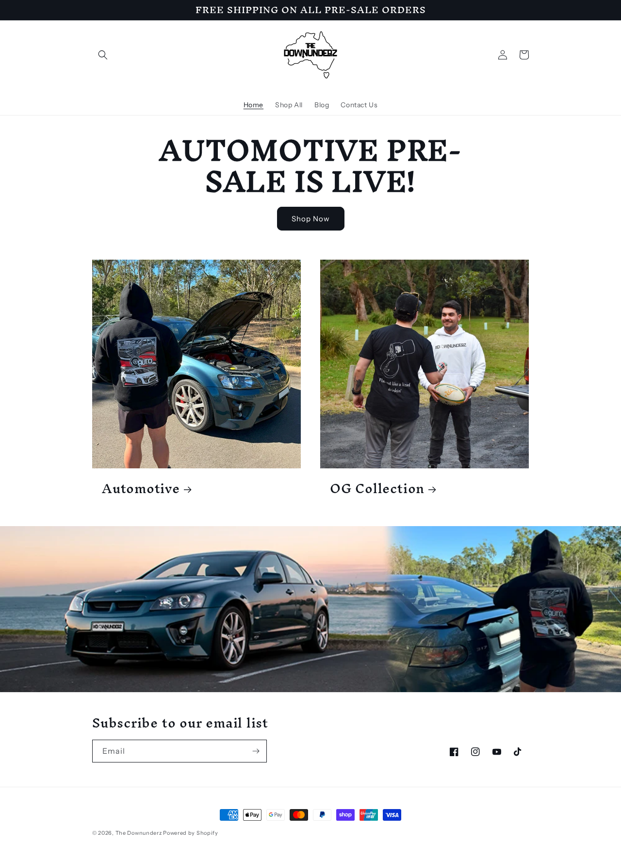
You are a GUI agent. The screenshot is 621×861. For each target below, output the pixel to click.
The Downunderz (138, 832)
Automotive (141, 488)
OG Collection (377, 488)
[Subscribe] (255, 751)
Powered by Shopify (190, 832)
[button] (103, 55)
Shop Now (311, 218)
